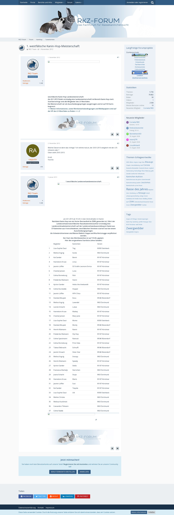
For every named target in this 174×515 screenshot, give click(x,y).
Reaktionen (26, 81)
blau (143, 162)
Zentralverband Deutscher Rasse (143, 202)
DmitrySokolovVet (136, 128)
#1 (118, 57)
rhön (127, 193)
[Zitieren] (117, 134)
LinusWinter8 (134, 145)
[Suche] (152, 2)
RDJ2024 (150, 190)
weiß (137, 224)
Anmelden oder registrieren (137, 2)
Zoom (128, 205)
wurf (127, 202)
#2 (118, 143)
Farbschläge (137, 171)
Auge (140, 162)
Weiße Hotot (138, 199)
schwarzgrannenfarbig (132, 196)
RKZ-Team (32, 49)
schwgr (142, 196)
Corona (146, 165)
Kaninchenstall (146, 179)
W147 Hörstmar (130, 224)
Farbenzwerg (130, 171)
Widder (150, 199)
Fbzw (143, 171)
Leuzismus (145, 182)
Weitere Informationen (139, 512)
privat (136, 185)
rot (137, 193)
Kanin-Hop (129, 222)
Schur (150, 222)
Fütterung (148, 171)
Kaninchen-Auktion (134, 176)
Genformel (134, 174)
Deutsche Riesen (144, 168)
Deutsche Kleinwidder (132, 168)
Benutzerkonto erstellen (63, 472)
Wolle (140, 224)
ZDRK (131, 201)
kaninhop (135, 222)
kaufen (139, 183)
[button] (26, 496)
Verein (146, 196)
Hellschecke (141, 174)
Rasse (140, 185)
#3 (118, 177)
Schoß (148, 193)
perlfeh (141, 222)
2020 (127, 162)
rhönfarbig (132, 193)
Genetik (128, 174)
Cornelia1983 (148, 108)
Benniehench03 (135, 134)
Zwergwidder (136, 204)
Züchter (144, 205)
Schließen (151, 512)
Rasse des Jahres (137, 189)
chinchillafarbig (135, 165)
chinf (141, 165)
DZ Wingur (134, 219)
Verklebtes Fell (130, 199)
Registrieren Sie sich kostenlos (76, 464)
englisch (151, 168)
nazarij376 (133, 139)
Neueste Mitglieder (135, 117)
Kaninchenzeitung (131, 183)
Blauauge (149, 162)
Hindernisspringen (143, 219)
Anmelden (84, 472)
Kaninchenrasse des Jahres (133, 179)
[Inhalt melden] (112, 134)
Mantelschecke (130, 185)
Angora (136, 162)
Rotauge (142, 193)
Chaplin (128, 165)
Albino (131, 162)
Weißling (145, 199)
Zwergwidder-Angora (132, 232)
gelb (152, 171)
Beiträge (25, 83)
